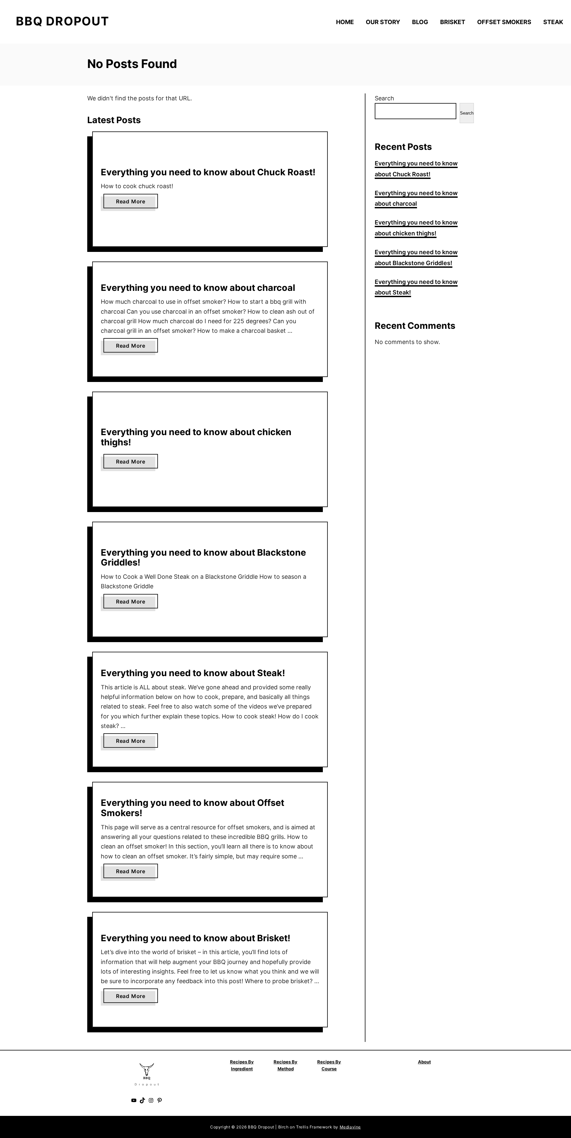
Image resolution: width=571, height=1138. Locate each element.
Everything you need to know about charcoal (198, 287)
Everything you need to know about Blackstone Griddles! (203, 557)
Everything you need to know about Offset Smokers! (192, 807)
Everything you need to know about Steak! (193, 673)
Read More (133, 203)
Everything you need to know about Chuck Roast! (208, 172)
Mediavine (350, 1126)
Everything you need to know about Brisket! (195, 938)
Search (384, 98)
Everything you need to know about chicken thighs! (196, 437)
